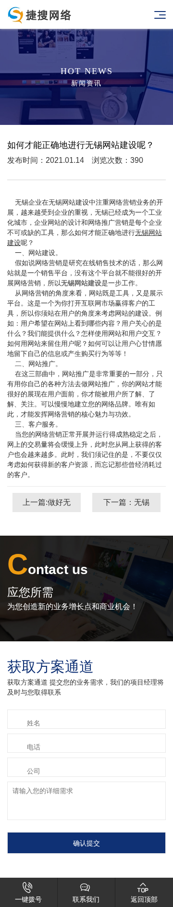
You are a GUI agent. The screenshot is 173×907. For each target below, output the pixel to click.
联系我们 (86, 892)
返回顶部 (144, 892)
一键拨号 (28, 892)
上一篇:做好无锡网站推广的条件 (47, 505)
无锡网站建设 (81, 283)
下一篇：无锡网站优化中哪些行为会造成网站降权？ (126, 505)
